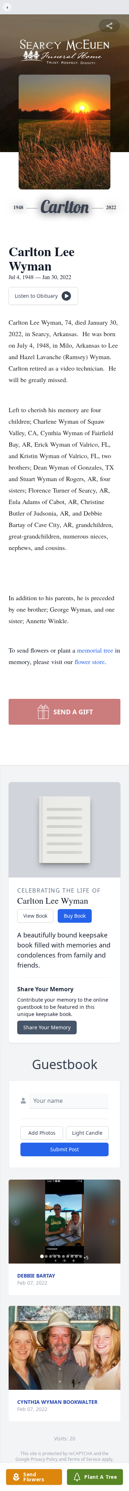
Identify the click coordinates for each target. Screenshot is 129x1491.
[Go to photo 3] (50, 1256)
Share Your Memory (47, 1027)
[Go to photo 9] (76, 1256)
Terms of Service (84, 1459)
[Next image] (113, 1221)
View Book (35, 915)
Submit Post (64, 1149)
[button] (64, 1222)
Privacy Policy (44, 1459)
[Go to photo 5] (59, 1256)
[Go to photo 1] (42, 1256)
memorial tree (95, 650)
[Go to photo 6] (63, 1256)
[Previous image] (15, 1221)
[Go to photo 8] (72, 1256)
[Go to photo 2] (46, 1256)
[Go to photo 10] (80, 1256)
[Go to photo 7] (67, 1256)
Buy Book (75, 915)
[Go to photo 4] (54, 1256)
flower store (90, 661)
